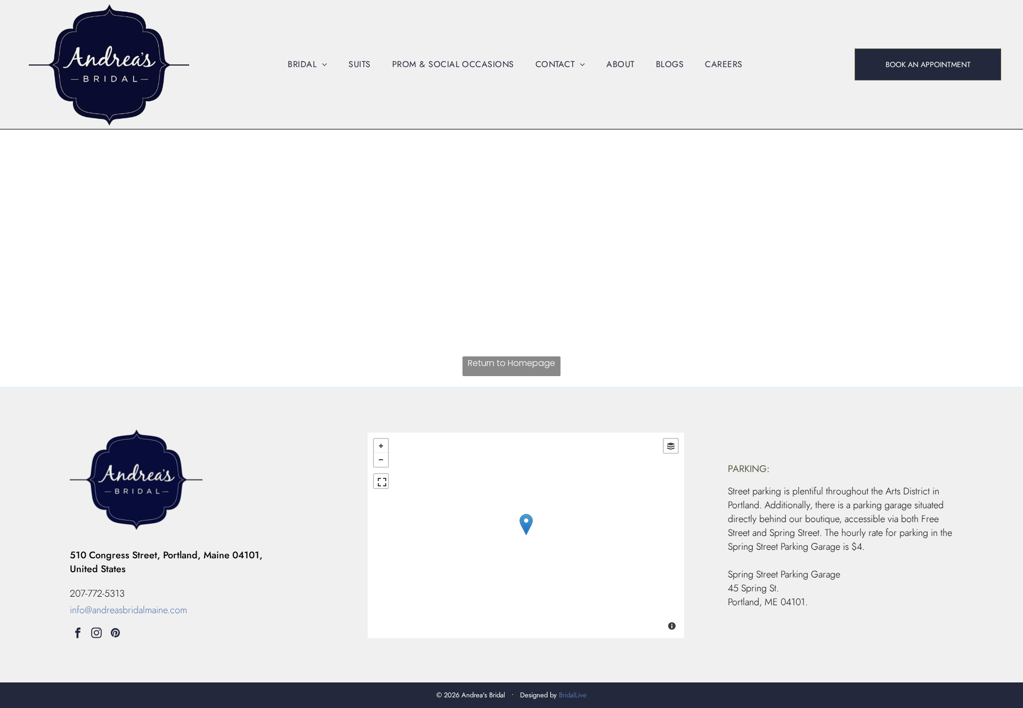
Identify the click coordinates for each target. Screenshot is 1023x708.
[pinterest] (115, 634)
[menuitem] (307, 64)
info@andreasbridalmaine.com (128, 610)
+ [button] (381, 446)
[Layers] (671, 446)
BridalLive (573, 695)
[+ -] (526, 535)
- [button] (381, 460)
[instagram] (96, 634)
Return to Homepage (511, 363)
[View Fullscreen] (381, 481)
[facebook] (78, 634)
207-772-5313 (97, 593)
